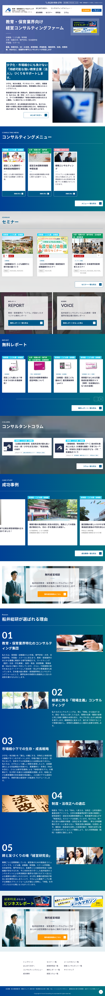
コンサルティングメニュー (33, 969)
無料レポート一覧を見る (19, 323)
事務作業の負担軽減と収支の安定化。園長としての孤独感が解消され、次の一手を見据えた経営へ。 (52, 525)
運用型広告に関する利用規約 (76, 989)
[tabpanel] (13, 374)
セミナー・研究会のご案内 (38, 452)
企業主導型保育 (27, 452)
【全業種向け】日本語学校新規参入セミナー (87, 265)
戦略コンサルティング (64, 167)
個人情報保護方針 (15, 989)
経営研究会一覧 (52, 966)
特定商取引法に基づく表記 (42, 989)
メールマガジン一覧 (71, 962)
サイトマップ (69, 969)
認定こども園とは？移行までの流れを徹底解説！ (13, 380)
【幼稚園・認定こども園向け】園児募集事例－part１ (64, 380)
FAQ (51, 989)
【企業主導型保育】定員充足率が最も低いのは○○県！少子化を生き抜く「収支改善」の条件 (32, 446)
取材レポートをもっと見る (73, 323)
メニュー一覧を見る (89, 203)
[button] (61, 8)
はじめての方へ (36, 115)
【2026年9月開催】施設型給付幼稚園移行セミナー (52, 265)
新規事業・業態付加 (79, 455)
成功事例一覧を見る (89, 553)
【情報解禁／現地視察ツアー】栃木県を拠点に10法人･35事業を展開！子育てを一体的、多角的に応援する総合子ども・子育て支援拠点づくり (83, 447)
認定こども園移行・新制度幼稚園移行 (13, 167)
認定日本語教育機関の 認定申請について (39, 379)
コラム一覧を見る (89, 466)
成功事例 (26, 973)
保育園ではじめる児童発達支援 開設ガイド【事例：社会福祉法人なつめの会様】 (90, 381)
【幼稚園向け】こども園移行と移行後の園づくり (17, 265)
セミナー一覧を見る (89, 284)
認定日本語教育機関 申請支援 (39, 167)
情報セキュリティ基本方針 (28, 989)
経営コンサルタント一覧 (73, 966)
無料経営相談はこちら (52, 594)
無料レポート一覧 (53, 969)
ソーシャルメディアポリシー (60, 989)
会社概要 (8, 989)
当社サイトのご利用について (92, 989)
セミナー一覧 (52, 962)
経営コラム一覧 (52, 973)
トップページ (28, 962)
